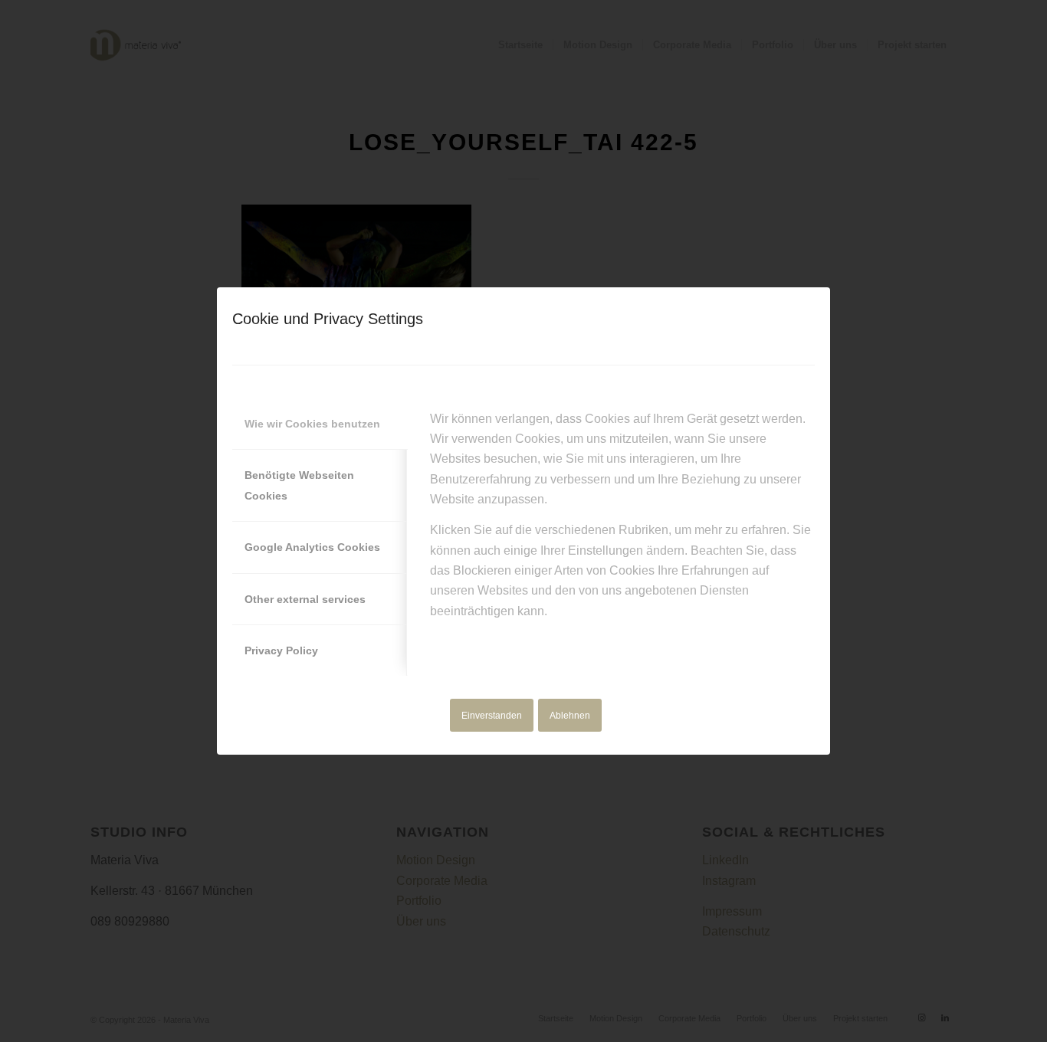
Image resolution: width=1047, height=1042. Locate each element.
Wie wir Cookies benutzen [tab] (312, 424)
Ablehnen (570, 715)
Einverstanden (491, 715)
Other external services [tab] (305, 599)
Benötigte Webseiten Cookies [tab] (299, 485)
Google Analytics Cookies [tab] (312, 547)
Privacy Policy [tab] (281, 650)
